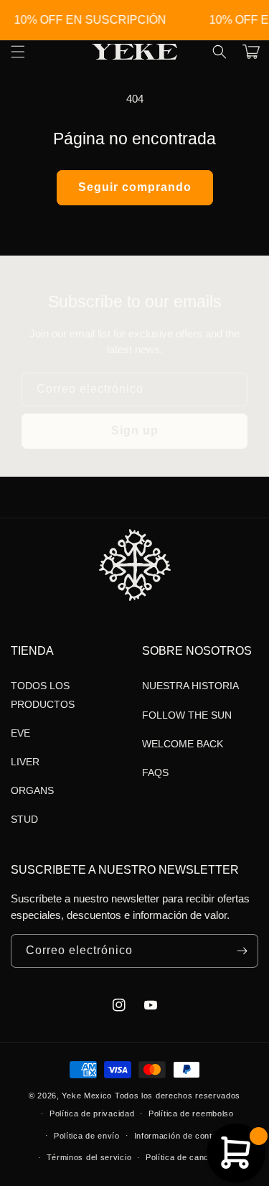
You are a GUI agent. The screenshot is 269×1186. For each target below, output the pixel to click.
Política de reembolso (191, 1113)
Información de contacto (182, 1135)
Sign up (135, 430)
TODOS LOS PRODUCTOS (43, 694)
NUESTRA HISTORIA (190, 685)
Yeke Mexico (87, 1095)
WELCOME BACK (182, 744)
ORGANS (32, 790)
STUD (24, 819)
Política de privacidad (91, 1113)
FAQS (155, 772)
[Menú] (18, 51)
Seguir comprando (135, 187)
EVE (20, 733)
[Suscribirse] (242, 951)
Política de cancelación (191, 1157)
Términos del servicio (89, 1157)
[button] (219, 51)
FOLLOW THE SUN (187, 715)
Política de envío (87, 1135)
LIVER (25, 761)
